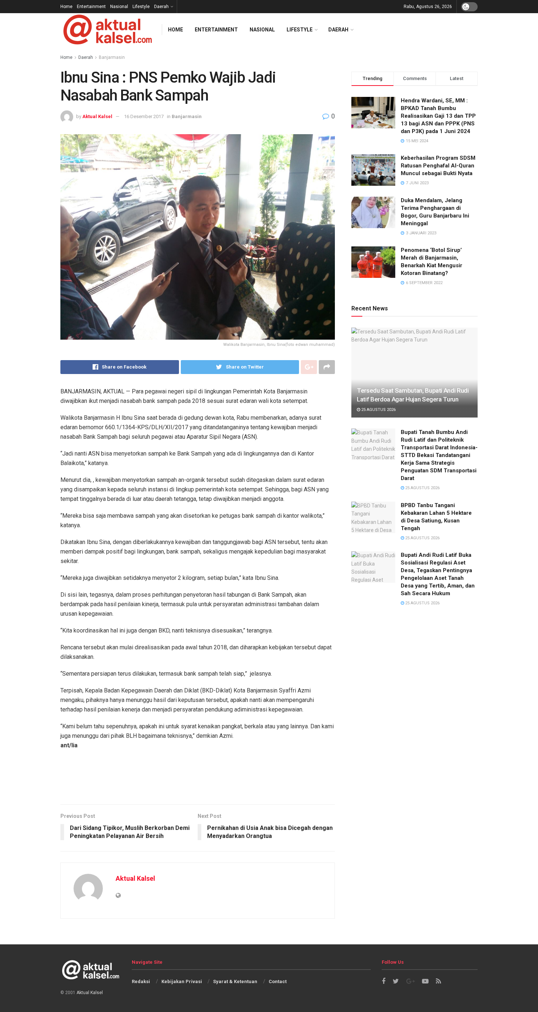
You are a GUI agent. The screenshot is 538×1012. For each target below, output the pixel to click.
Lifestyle (141, 6)
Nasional (119, 6)
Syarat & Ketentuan (235, 981)
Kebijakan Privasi (181, 981)
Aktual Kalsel (97, 116)
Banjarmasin (187, 116)
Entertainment (91, 6)
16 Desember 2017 (144, 116)
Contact (278, 981)
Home (66, 6)
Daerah (161, 6)
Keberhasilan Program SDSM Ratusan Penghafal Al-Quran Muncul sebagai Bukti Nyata (438, 166)
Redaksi (141, 981)
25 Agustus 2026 (378, 409)
